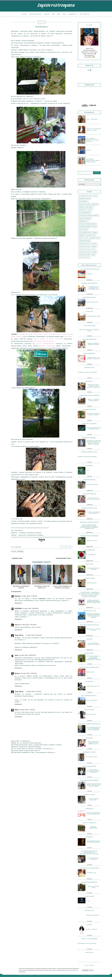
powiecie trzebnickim (62, 334)
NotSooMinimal (89, 353)
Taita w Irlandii (89, 325)
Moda (53, 14)
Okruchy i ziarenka (89, 423)
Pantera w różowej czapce (21, 587)
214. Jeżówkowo (91, 554)
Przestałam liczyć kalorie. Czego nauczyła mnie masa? (93, 386)
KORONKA (18, 608)
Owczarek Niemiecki (85, 218)
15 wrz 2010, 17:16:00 (27, 710)
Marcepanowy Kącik (89, 508)
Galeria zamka (89, 578)
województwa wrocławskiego (43, 341)
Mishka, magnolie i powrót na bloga (94, 344)
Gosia (17, 710)
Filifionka (89, 465)
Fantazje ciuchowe (84, 198)
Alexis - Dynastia (91, 929)
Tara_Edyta (19, 635)
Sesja (80, 229)
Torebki (94, 232)
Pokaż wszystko (89, 965)
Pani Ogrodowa (89, 550)
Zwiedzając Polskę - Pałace (87, 249)
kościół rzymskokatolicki (45, 343)
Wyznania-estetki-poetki (89, 625)
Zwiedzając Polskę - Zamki (87, 254)
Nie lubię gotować (84, 212)
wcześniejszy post (64, 558)
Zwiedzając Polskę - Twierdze (88, 252)
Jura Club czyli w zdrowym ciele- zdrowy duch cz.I (93, 742)
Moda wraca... (89, 207)
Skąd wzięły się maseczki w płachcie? (93, 498)
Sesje (64, 14)
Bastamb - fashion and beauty (89, 724)
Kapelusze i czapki (84, 204)
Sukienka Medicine (92, 484)
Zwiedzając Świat (84, 257)
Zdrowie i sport (95, 238)
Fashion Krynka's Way (89, 452)
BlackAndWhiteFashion (89, 780)
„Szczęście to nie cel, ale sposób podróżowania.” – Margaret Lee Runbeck (93, 658)
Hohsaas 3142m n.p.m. (92, 302)
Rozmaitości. (89, 653)
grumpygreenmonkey (89, 882)
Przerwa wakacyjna (92, 915)
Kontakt (24, 14)
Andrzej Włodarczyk (89, 283)
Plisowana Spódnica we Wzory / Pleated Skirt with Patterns (93, 785)
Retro (58, 14)
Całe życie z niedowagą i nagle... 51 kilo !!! (93, 129)
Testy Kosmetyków (84, 232)
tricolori (89, 564)
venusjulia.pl (89, 367)
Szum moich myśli (89, 409)
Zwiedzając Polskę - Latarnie (87, 246)
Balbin (89, 924)
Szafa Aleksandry (89, 766)
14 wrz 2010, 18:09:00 (30, 608)
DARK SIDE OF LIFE (91, 756)
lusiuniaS (89, 681)
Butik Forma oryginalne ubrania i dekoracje (93, 771)
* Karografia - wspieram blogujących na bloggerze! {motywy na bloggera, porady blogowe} (89, 594)
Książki (81, 207)
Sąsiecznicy (68, 336)
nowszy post (17, 558)
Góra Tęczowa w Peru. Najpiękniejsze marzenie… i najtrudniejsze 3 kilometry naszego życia (89, 526)
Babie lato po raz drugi (93, 887)
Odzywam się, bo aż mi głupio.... (87, 943)
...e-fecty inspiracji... (89, 822)
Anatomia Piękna (91, 583)
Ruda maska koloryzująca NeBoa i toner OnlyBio (93, 160)
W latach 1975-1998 (54, 339)
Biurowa (18, 596)
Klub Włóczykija (89, 297)
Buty (95, 195)
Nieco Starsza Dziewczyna (89, 667)
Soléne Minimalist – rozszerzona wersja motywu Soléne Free (93, 601)
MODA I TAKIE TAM (89, 610)
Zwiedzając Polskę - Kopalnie (88, 243)
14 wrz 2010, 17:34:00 (29, 596)
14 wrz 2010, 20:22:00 (28, 625)
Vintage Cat (89, 910)
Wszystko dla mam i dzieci (89, 868)
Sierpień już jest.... (92, 540)
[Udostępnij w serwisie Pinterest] (70, 546)
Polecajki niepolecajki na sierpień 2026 (93, 428)
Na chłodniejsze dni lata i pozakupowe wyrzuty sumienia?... (93, 728)
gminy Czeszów (39, 339)
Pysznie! (89, 639)
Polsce (27, 334)
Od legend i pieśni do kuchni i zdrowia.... (93, 414)
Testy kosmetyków (84, 14)
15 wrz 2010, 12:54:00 (28, 673)
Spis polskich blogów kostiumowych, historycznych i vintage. (89, 852)
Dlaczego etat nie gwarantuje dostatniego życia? (94, 288)
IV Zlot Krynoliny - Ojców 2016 (94, 858)
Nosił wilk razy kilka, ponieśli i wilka (89, 330)
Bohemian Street (89, 752)
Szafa (14, 551)
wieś (20, 334)
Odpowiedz (18, 603)
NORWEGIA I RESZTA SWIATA (89, 522)
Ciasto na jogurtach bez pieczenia (93, 513)
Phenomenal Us (72, 14)
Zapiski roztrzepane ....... (29, 975)
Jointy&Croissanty (89, 339)
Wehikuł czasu (91, 235)
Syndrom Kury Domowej (89, 535)
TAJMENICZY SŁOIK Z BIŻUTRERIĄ (87, 372)
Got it (91, 970)
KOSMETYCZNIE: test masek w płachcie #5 (93, 358)
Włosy (81, 238)
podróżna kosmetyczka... (93, 827)
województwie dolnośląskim (42, 334)
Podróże (46, 14)
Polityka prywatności (35, 14)
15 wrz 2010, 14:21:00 (33, 691)
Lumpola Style (89, 794)
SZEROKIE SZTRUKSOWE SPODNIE (87, 456)
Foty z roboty (83, 201)
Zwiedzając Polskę (84, 240)
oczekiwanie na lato (92, 686)
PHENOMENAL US (83, 221)
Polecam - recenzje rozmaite (87, 224)
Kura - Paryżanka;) (92, 119)
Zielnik (88, 150)
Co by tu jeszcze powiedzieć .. (93, 799)
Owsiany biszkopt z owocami (94, 569)
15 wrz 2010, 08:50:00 (27, 655)
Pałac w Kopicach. (91, 700)
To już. (88, 901)
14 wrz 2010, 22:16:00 (33, 635)
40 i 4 (88, 470)
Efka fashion (89, 709)
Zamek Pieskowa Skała (93, 316)
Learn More (85, 970)
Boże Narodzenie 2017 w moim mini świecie (93, 841)
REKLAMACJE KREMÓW (85, 226)
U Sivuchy (89, 311)
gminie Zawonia (16, 336)
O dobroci (89, 273)
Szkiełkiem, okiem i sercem (89, 395)
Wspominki (20, 551)
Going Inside (89, 896)
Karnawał (95, 204)
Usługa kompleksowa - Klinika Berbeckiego (93, 813)
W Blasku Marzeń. (89, 494)
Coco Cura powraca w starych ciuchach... (62, 587)
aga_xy (17, 625)
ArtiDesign (89, 808)
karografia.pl (91, 975)
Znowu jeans (90, 672)
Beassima (89, 738)
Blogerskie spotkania (85, 195)
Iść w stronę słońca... (89, 695)
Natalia (17, 673)
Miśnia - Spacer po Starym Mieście (93, 400)
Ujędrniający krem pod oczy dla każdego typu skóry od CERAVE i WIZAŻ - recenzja (93, 442)
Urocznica (89, 952)
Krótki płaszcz (91, 714)
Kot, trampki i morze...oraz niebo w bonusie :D (92, 140)
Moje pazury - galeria (85, 209)
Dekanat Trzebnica (47, 346)
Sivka (17, 655)
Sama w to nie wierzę (89, 938)
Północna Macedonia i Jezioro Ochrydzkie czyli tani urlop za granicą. (93, 615)
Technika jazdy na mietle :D (41, 587)
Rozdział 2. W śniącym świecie (93, 629)
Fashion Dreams (89, 479)
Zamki (86, 238)
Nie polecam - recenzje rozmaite (88, 215)
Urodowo (81, 235)
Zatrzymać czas (91, 872)
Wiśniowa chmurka (89, 437)
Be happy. (89, 381)
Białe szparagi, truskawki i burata (93, 644)
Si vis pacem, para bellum (89, 269)
